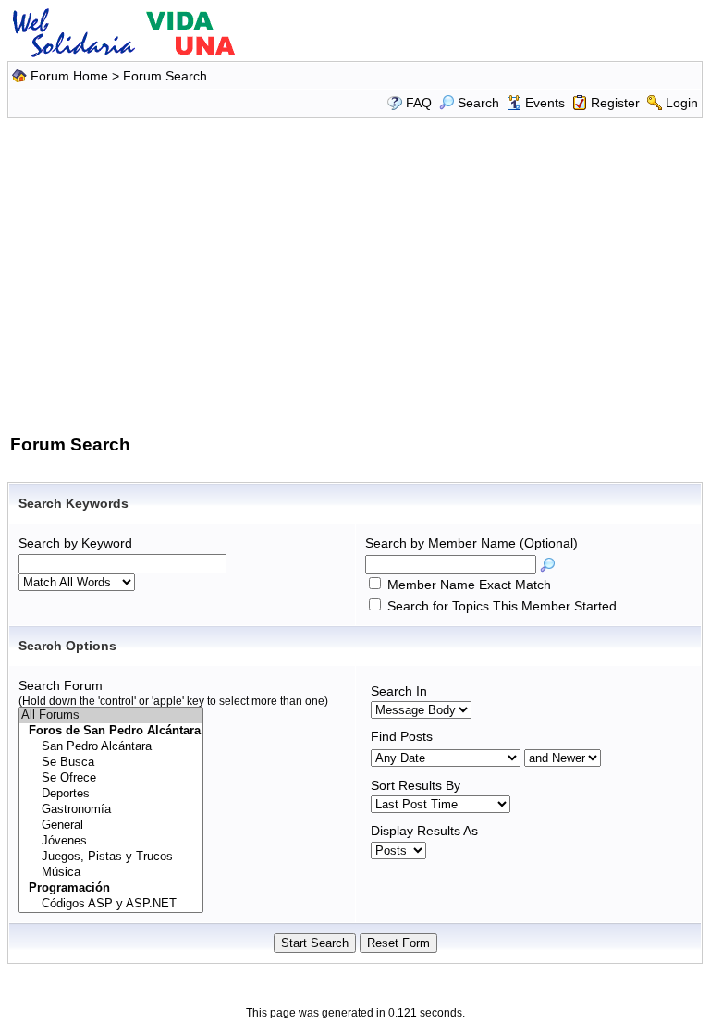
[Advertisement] (357, 272)
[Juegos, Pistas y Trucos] (110, 857)
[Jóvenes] (110, 841)
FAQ (419, 102)
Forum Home (69, 75)
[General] (110, 825)
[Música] (110, 873)
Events (545, 102)
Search (478, 102)
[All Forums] (110, 715)
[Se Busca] (110, 762)
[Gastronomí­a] (110, 810)
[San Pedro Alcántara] (110, 747)
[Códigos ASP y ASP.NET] (110, 904)
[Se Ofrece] (110, 778)
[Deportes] (110, 794)
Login (682, 102)
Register (615, 102)
